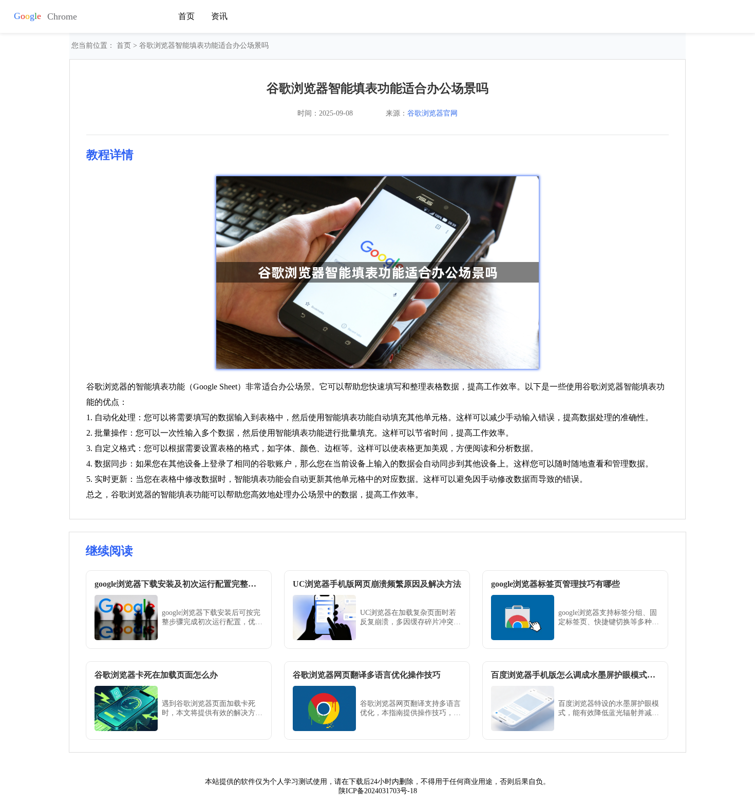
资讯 (219, 16)
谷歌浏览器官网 (432, 113)
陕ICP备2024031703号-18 (377, 791)
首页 (186, 16)
